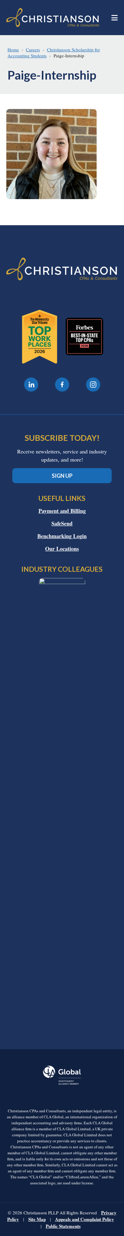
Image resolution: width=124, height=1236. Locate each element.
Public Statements (63, 1226)
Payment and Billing (62, 511)
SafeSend (62, 523)
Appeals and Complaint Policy (84, 1219)
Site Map (37, 1219)
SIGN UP (62, 475)
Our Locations (62, 549)
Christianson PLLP (53, 17)
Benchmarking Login (62, 536)
